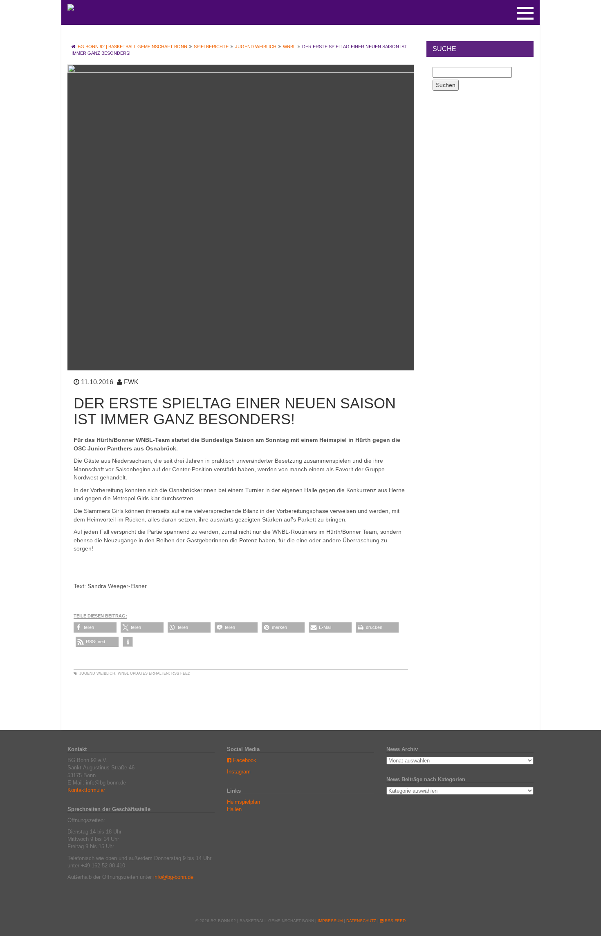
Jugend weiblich (97, 673)
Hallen (234, 809)
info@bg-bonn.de (173, 877)
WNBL (123, 673)
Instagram (239, 772)
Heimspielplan (243, 802)
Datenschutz (361, 920)
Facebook (243, 760)
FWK (131, 382)
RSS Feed (181, 673)
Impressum (330, 920)
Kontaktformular (86, 790)
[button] (95, 627)
